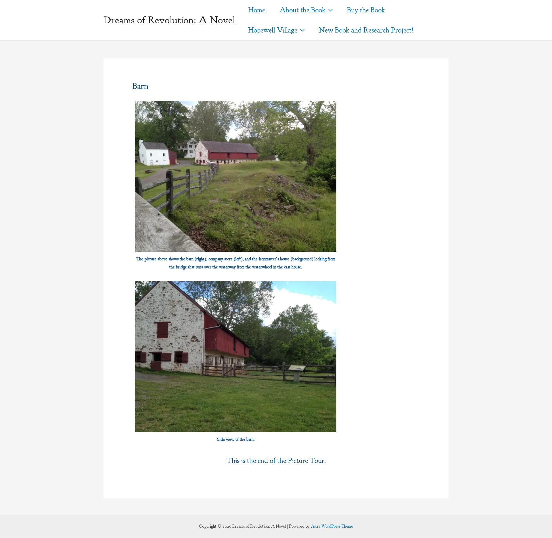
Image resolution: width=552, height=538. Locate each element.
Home (256, 10)
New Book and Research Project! (366, 30)
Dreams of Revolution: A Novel (169, 20)
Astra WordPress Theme (332, 526)
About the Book (302, 10)
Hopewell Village (272, 30)
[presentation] (329, 10)
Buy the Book (366, 10)
